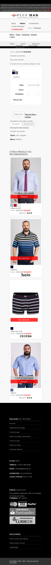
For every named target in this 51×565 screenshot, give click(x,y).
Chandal (34, 34)
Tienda (18, 34)
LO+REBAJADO (17, 29)
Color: (21, 89)
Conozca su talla (15, 441)
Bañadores (20, 47)
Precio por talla (28, 124)
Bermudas (33, 45)
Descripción (16, 124)
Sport (12, 44)
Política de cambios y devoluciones (20, 436)
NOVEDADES (34, 23)
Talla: (21, 85)
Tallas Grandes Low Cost (17, 543)
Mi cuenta (12, 423)
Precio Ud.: (18, 99)
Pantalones (26, 34)
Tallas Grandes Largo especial (19, 539)
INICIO (13, 23)
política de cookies (41, 10)
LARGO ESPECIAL (18, 26)
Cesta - (30, 28)
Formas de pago (14, 432)
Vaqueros (36, 44)
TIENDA (22, 23)
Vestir (23, 44)
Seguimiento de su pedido (17, 428)
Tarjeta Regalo (14, 547)
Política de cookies (15, 445)
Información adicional (16, 449)
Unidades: (19, 94)
